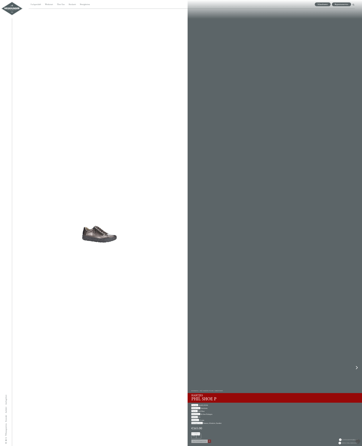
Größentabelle (350, 440)
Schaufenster (323, 4)
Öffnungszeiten (6, 429)
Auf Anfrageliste (199, 441)
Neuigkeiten (85, 4)
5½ (194, 436)
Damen (205, 423)
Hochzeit (72, 4)
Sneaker (219, 423)
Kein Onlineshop (349, 443)
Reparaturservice (341, 4)
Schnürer (212, 423)
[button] (358, 442)
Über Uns (61, 4)
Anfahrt (6, 410)
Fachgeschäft (36, 4)
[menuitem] (36, 4)
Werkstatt (49, 4)
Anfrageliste (6, 400)
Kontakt (6, 418)
